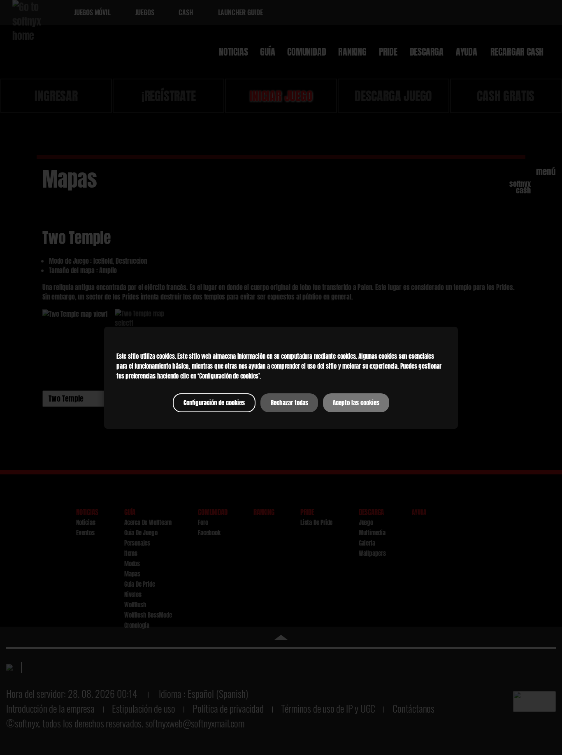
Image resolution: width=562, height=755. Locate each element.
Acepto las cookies (356, 402)
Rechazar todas (289, 402)
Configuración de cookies (214, 402)
